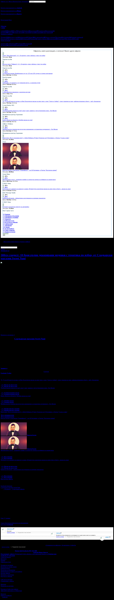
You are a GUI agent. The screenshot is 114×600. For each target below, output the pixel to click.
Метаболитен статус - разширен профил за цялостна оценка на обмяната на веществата (29, 179)
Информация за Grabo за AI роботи (11, 571)
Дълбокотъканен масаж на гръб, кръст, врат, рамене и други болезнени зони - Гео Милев (30, 110)
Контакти (4, 559)
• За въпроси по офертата (53, 545)
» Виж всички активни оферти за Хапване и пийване (16, 241)
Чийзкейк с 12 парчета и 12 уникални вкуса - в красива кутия (21, 83)
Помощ (3, 560)
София (3, 249)
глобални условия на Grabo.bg (22, 332)
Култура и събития (6, 576)
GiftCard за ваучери (6, 579)
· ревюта (7, 489)
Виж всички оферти (7, 479)
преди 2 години (11, 532)
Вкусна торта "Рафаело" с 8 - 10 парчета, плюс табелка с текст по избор (24, 64)
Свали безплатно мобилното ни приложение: (14, 523)
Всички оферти (5, 573)
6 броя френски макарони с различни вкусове (16, 92)
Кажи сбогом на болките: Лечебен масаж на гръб (17, 120)
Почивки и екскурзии (7, 575)
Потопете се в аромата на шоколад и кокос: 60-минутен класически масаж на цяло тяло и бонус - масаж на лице (37, 189)
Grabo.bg (4, 597)
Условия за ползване (7, 565)
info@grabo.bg (24, 551)
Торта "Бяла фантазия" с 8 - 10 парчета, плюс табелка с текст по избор (24, 55)
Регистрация (4, 20)
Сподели (46, 371)
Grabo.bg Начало (6, 557)
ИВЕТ (107, 537)
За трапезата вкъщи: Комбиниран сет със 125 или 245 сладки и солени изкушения (27, 73)
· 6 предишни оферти (17, 489)
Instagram (9, 486)
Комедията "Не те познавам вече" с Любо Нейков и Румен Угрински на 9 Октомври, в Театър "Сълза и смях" (36, 138)
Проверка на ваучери (7, 586)
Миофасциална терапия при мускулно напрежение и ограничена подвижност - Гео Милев (30, 129)
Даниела (10, 529)
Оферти (4, 1)
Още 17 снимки (5, 518)
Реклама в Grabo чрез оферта (9, 589)
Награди (3, 594)
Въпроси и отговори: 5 (8, 335)
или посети (7, 524)
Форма (17, 551)
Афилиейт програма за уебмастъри (11, 590)
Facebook (4, 486)
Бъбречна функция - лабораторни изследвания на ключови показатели (24, 198)
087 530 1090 (33, 551)
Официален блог (6, 562)
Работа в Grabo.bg (6, 595)
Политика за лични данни (9, 567)
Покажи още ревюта (109, 541)
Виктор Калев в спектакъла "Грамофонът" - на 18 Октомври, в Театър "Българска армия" (30, 170)
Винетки (3, 584)
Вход (10, 20)
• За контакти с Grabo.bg (68, 545)
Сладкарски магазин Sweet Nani (29, 339)
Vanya (58, 533)
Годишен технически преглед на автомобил (16, 207)
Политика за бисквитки (8, 570)
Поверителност (5, 568)
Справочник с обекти (7, 581)
